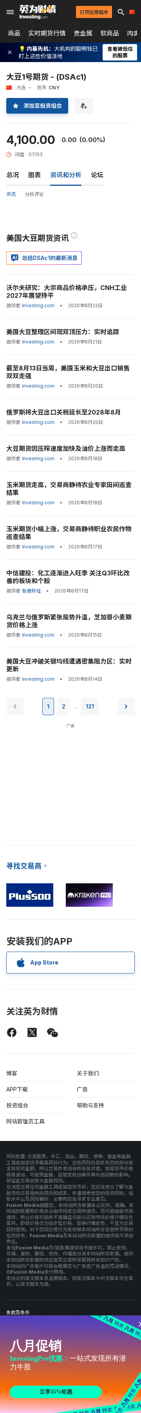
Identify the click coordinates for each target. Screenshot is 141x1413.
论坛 (97, 175)
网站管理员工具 (25, 1121)
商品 (14, 33)
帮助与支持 (90, 1105)
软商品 (109, 33)
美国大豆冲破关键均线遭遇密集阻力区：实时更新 (69, 665)
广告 (82, 1089)
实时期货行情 (47, 33)
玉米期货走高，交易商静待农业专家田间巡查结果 (69, 489)
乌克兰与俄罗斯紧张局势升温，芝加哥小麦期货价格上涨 (69, 621)
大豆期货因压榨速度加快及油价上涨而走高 (65, 448)
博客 (11, 1073)
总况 (12, 175)
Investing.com (38, 305)
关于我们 (88, 1073)
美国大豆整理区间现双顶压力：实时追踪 (62, 332)
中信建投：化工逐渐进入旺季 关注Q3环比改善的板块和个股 (68, 577)
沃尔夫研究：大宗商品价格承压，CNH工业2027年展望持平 (66, 291)
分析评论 (34, 194)
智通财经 (31, 591)
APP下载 (17, 1089)
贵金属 (83, 33)
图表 (34, 175)
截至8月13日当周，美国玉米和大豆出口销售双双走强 (68, 372)
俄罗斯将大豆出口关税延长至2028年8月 (63, 412)
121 (90, 706)
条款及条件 (18, 1312)
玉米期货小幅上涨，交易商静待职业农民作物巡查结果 (69, 533)
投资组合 (17, 1105)
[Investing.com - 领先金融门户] (38, 12)
